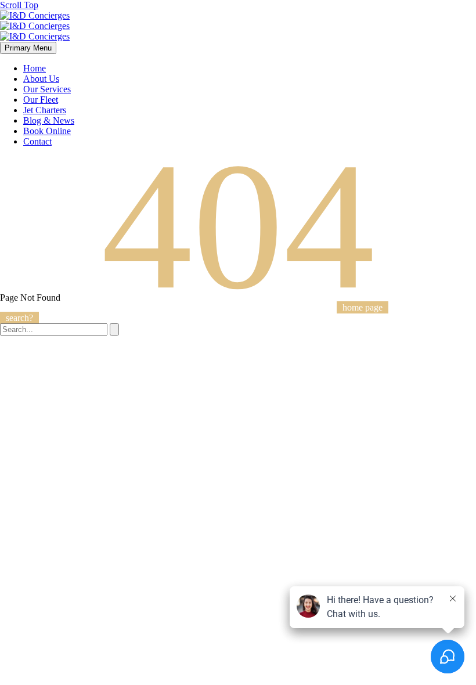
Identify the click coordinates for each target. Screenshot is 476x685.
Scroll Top (19, 5)
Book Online (47, 131)
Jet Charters (44, 110)
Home (34, 68)
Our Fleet (40, 99)
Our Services (47, 89)
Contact (37, 141)
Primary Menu (28, 48)
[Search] (114, 329)
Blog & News (48, 120)
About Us (41, 79)
